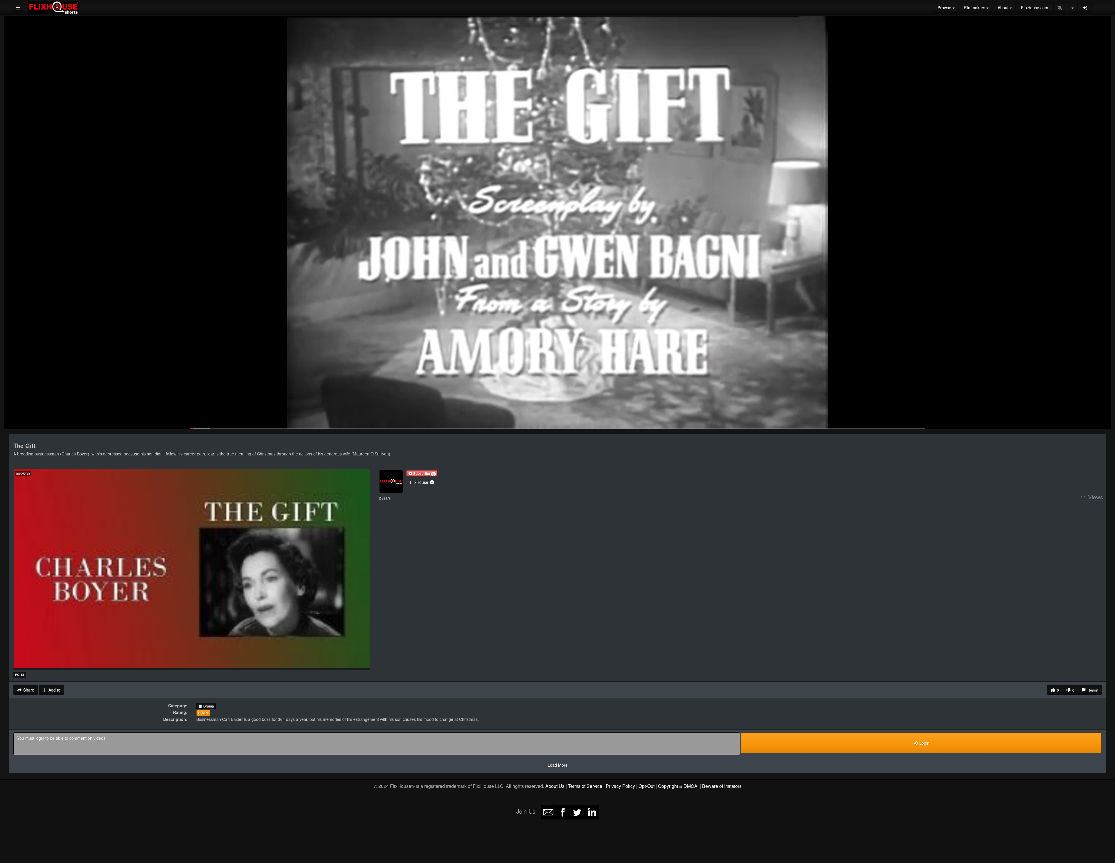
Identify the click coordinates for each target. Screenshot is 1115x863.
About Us (554, 786)
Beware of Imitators (722, 786)
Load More (558, 765)
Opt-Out (646, 786)
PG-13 (203, 712)
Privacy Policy (620, 786)
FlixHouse (419, 482)
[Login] (1085, 7)
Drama (208, 705)
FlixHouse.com (1034, 7)
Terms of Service (585, 786)
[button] (422, 473)
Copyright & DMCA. (678, 786)
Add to (53, 690)
